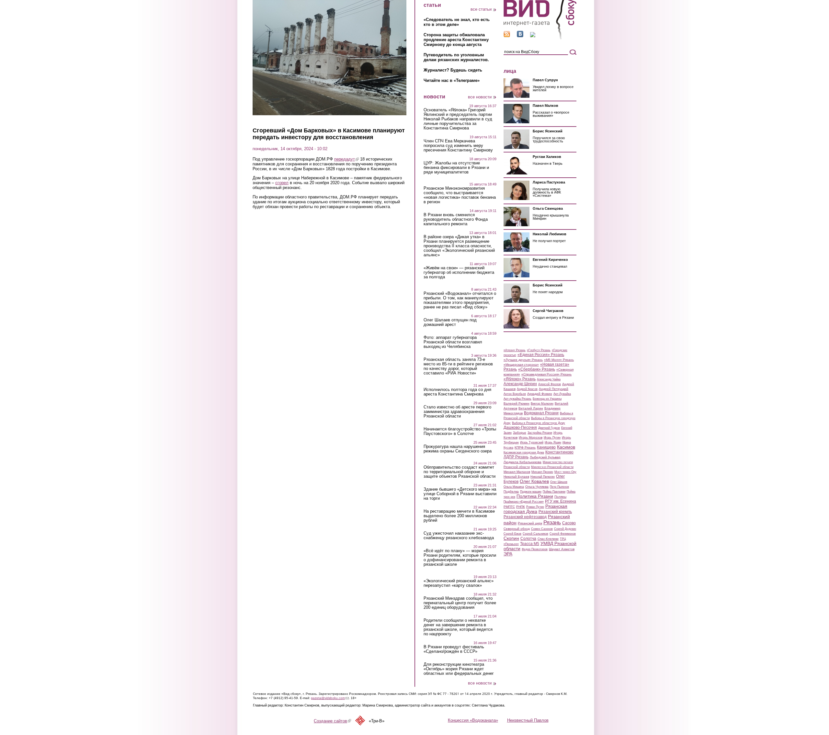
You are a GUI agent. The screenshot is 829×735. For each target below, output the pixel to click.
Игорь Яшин (553, 442)
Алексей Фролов (549, 384)
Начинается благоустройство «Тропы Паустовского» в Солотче (460, 431)
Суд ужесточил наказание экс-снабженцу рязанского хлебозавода (459, 535)
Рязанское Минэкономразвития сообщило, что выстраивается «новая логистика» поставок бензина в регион (460, 195)
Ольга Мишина (514, 486)
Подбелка (511, 491)
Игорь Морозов (530, 437)
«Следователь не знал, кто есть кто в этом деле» (457, 22)
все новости (480, 97)
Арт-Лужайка (562, 393)
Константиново (559, 452)
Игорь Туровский (531, 442)
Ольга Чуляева (537, 486)
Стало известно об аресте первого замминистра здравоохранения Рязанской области (457, 411)
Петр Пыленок (559, 486)
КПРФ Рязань (525, 447)
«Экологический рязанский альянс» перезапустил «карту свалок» (459, 583)
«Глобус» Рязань (539, 350)
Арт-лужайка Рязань (517, 398)
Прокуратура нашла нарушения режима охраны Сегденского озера (458, 448)
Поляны (560, 496)
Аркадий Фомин (539, 393)
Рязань (552, 522)
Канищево (546, 447)
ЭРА (508, 553)
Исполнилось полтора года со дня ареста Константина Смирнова (457, 391)
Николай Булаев (516, 476)
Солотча (528, 538)
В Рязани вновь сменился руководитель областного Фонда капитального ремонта (456, 219)
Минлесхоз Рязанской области (552, 467)
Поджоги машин (530, 491)
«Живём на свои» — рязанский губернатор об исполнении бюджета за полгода (459, 272)
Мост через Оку (565, 471)
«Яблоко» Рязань (520, 379)
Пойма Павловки (554, 491)
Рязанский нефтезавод (525, 517)
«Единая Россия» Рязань (540, 354)
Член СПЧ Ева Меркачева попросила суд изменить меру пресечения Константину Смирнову (458, 145)
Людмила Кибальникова (522, 462)
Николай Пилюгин (542, 476)
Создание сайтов (332, 720)
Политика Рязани (535, 496)
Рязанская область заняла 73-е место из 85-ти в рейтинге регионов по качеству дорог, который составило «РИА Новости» (458, 366)
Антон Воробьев (515, 393)
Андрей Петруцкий (553, 389)
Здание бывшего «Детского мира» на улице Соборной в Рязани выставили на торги (460, 494)
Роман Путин (535, 506)
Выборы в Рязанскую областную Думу (538, 423)
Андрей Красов (527, 389)
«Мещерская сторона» (521, 364)
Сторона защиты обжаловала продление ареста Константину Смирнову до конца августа (456, 39)
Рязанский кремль (555, 511)
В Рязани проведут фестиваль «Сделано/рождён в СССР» (454, 649)
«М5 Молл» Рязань (559, 360)
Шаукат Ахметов (561, 549)
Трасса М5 (529, 543)
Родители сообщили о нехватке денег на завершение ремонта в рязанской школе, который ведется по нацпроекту (458, 627)
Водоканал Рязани (541, 413)
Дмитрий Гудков (549, 427)
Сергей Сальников (535, 533)
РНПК (520, 506)
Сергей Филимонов (563, 533)
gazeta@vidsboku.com (330, 698)
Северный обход (517, 528)
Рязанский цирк (530, 523)
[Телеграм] (532, 35)
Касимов (566, 447)
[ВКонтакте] (520, 35)
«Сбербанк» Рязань (536, 369)
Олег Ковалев (534, 481)
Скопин (511, 538)
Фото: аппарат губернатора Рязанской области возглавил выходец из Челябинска (453, 342)
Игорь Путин (552, 437)
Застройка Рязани (540, 432)
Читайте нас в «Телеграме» (452, 80)
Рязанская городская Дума (535, 509)
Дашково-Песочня (520, 427)
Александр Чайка (549, 379)
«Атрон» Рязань (515, 350)
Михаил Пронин (542, 471)
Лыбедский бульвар (545, 457)
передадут (346, 159)
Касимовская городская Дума (524, 452)
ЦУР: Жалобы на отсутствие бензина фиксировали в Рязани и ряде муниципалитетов (456, 167)
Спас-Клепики (548, 538)
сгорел (282, 182)
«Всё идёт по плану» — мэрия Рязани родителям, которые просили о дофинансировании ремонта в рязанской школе (460, 558)
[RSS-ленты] (507, 35)
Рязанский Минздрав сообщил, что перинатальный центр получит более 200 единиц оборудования (460, 603)
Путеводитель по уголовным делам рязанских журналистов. (456, 57)
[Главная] (540, 38)
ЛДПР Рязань (516, 457)
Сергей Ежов (512, 533)
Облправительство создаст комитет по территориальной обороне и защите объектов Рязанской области (459, 472)
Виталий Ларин (530, 408)
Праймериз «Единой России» (524, 501)
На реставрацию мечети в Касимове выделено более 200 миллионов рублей (459, 516)
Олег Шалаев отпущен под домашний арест (450, 322)
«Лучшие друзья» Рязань (523, 360)
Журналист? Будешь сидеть (453, 70)
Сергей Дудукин (565, 528)
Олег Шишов (558, 482)
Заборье (519, 432)
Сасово (569, 523)
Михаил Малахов (517, 471)
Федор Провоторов (535, 549)
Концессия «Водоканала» (473, 720)
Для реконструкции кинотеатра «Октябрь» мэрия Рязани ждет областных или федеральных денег (459, 669)
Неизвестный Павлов (528, 720)
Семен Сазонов (542, 528)
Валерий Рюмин (516, 403)
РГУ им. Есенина (560, 501)
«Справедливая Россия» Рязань (546, 374)
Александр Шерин (520, 384)
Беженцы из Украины (547, 398)
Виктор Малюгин (542, 403)
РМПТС (509, 506)
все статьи (481, 9)
